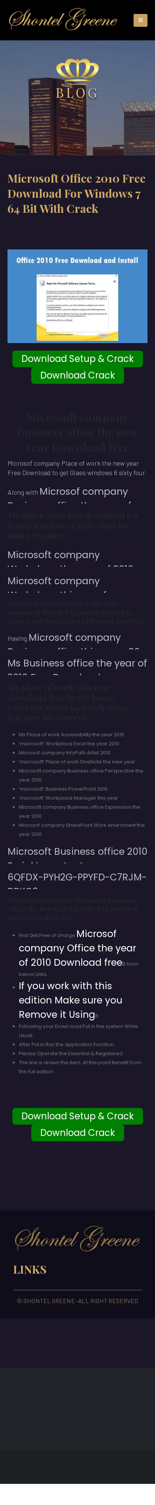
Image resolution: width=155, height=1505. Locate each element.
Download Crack (77, 375)
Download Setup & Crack (77, 358)
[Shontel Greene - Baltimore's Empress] (63, 20)
